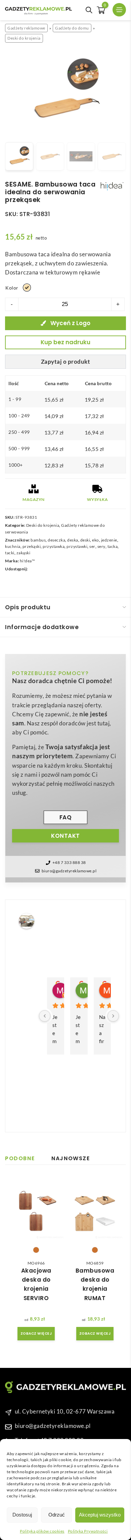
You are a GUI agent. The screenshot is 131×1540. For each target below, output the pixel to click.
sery (101, 546)
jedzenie (109, 540)
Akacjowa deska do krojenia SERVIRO (36, 1284)
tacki (9, 552)
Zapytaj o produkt (65, 361)
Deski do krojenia (24, 38)
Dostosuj (22, 1515)
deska (72, 540)
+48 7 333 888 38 (69, 862)
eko (95, 540)
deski (85, 540)
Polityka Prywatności (88, 1531)
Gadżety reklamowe (26, 28)
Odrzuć (56, 1515)
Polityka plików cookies (42, 1531)
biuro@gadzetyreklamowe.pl (69, 870)
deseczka (56, 540)
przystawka (53, 546)
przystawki (77, 546)
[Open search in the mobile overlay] (89, 10)
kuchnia (12, 546)
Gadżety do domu (72, 28)
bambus (38, 540)
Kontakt (65, 836)
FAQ (65, 817)
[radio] (27, 287)
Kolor (11, 288)
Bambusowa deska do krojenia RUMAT (95, 1284)
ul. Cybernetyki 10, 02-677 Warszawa (65, 1411)
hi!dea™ (27, 560)
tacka (112, 546)
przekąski (32, 546)
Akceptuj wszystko (100, 1515)
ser (92, 546)
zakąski (23, 552)
